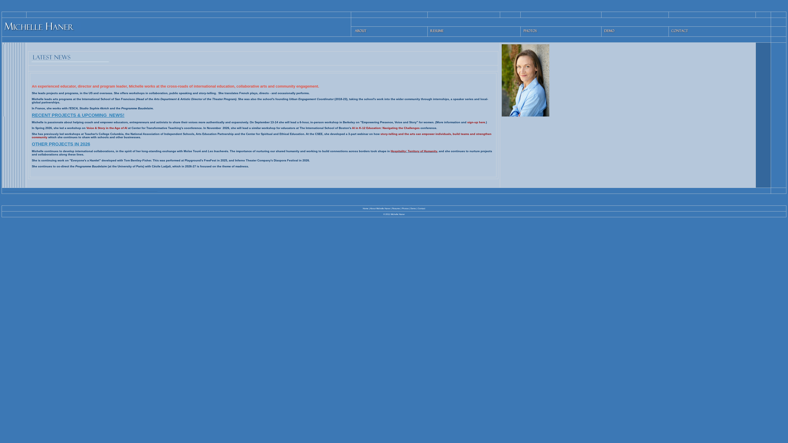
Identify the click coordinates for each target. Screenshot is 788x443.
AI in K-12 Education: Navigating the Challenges (386, 128)
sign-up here (476, 122)
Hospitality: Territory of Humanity (414, 151)
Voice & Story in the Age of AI (107, 128)
